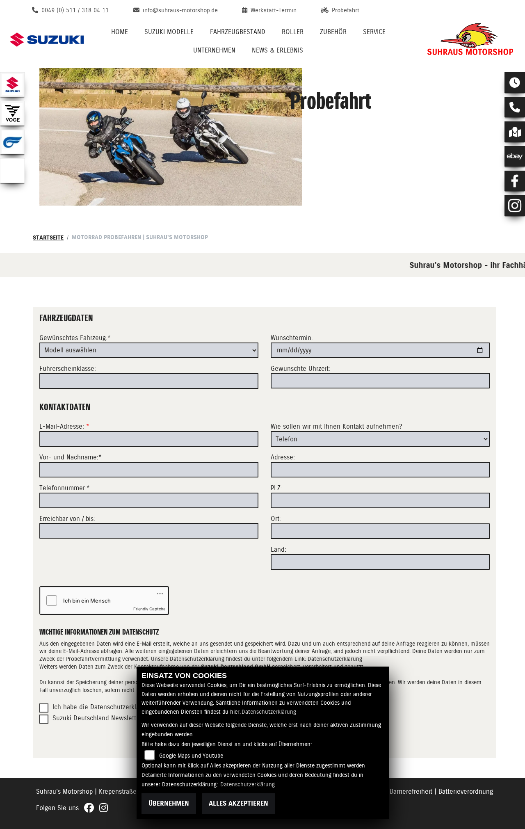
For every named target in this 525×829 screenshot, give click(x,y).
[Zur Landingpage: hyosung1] (12, 142)
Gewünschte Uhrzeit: (300, 368)
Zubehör (333, 32)
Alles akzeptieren (238, 803)
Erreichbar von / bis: (67, 519)
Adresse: (283, 457)
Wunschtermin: (292, 338)
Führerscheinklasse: (67, 368)
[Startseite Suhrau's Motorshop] (470, 40)
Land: (278, 549)
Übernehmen (168, 803)
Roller (293, 32)
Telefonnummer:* (64, 488)
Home (119, 32)
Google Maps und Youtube (191, 755)
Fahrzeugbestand (237, 32)
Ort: (276, 519)
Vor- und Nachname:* (70, 457)
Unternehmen (214, 50)
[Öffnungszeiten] (514, 82)
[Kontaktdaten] (514, 107)
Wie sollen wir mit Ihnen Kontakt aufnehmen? (336, 426)
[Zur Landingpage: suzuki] (12, 84)
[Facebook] (514, 181)
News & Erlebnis (277, 50)
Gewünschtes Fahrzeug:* (75, 338)
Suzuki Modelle (169, 32)
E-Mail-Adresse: (64, 426)
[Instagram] (514, 205)
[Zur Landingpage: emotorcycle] (12, 170)
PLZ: (276, 488)
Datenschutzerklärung (269, 711)
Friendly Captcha (149, 608)
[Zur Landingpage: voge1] (12, 113)
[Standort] (514, 131)
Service (374, 32)
